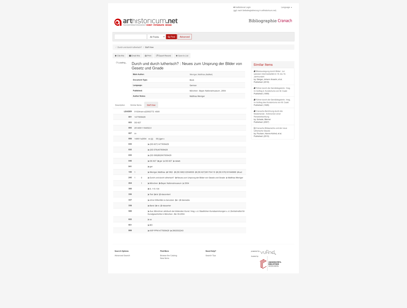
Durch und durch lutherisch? (129, 47)
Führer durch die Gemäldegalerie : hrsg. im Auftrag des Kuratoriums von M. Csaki (272, 101)
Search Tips (211, 255)
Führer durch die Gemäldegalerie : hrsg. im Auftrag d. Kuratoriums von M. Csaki (272, 89)
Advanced (185, 36)
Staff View (151, 105)
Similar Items (135, 105)
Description (120, 105)
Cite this (120, 55)
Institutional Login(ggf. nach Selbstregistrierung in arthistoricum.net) (254, 9)
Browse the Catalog (168, 255)
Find (172, 36)
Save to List (183, 55)
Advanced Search (122, 255)
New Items (164, 258)
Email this (135, 55)
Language (285, 7)
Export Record (165, 55)
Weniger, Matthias (197, 74)
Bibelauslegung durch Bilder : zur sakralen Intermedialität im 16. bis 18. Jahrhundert (270, 74)
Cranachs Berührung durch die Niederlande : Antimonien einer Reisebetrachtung (268, 114)
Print (149, 55)
